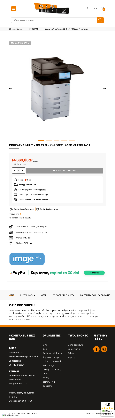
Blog (45, 349)
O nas (46, 345)
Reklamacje (48, 365)
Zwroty (46, 377)
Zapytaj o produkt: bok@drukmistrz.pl (33, 194)
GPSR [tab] (44, 295)
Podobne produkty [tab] (63, 295)
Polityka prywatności (53, 361)
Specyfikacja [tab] (27, 295)
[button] (10, 89)
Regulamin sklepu (51, 357)
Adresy (71, 353)
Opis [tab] (11, 295)
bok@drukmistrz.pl (18, 383)
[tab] (57, 148)
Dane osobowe (75, 345)
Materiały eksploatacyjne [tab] (95, 295)
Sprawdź (42, 189)
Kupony (71, 357)
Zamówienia (74, 349)
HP (20, 214)
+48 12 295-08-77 (43, 199)
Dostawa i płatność (52, 353)
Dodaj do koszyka (64, 170)
